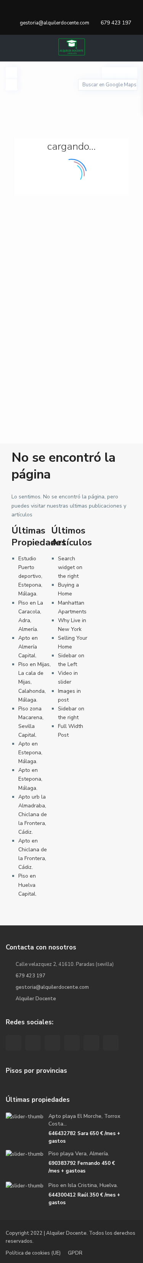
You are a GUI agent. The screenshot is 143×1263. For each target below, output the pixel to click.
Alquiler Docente (36, 998)
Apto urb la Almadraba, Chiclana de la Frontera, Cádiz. (32, 814)
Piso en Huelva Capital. (27, 884)
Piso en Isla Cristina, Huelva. (83, 1185)
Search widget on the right (70, 567)
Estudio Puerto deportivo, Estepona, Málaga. (30, 576)
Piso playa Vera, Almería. (78, 1153)
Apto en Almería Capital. (28, 646)
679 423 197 (116, 22)
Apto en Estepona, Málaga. (30, 752)
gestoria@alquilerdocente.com (52, 987)
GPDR (75, 1253)
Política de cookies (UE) (33, 1253)
